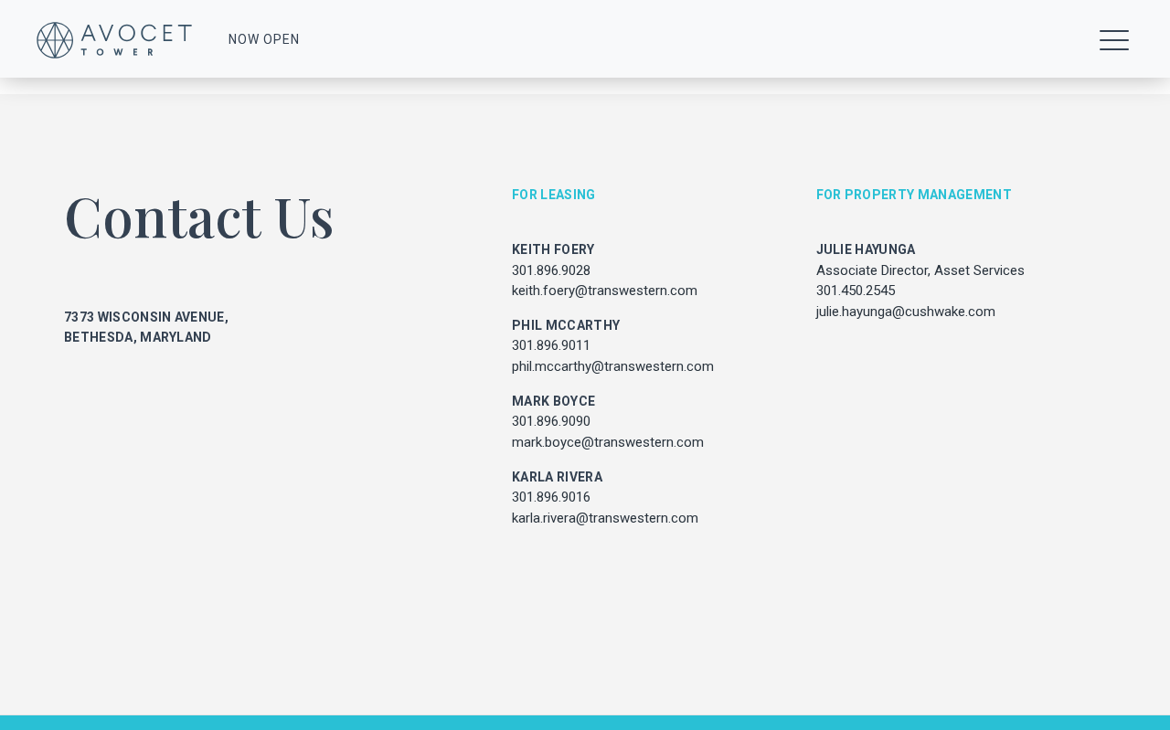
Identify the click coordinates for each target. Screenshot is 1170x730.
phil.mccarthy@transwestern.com (613, 366)
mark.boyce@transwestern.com (608, 442)
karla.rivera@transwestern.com (605, 518)
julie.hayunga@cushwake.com (905, 311)
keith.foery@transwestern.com (604, 290)
